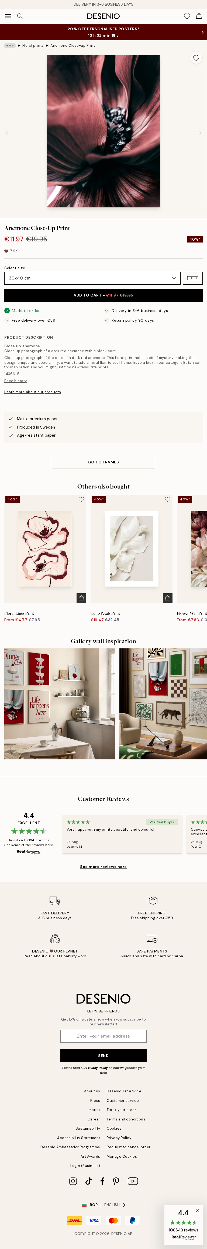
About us (92, 1091)
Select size (14, 267)
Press (95, 1100)
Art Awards (90, 1156)
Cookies (114, 1128)
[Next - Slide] (200, 133)
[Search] (20, 16)
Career (94, 1119)
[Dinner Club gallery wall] (59, 703)
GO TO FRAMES (103, 462)
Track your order (121, 1109)
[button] (193, 278)
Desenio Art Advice (124, 1091)
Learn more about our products (32, 392)
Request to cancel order (129, 1147)
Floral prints (33, 45)
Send (103, 1055)
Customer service (123, 1100)
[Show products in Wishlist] (187, 16)
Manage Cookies (122, 1156)
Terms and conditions (126, 1119)
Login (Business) (85, 1165)
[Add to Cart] (81, 598)
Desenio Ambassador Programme (70, 1147)
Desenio (119, 1233)
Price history (15, 381)
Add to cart (103, 295)
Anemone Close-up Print (72, 45)
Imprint (94, 1109)
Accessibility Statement (78, 1138)
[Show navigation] (8, 16)
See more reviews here (103, 866)
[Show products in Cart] (199, 16)
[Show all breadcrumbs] (10, 45)
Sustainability (88, 1128)
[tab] (34, 217)
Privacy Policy (97, 1068)
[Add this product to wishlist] (196, 57)
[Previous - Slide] (6, 133)
